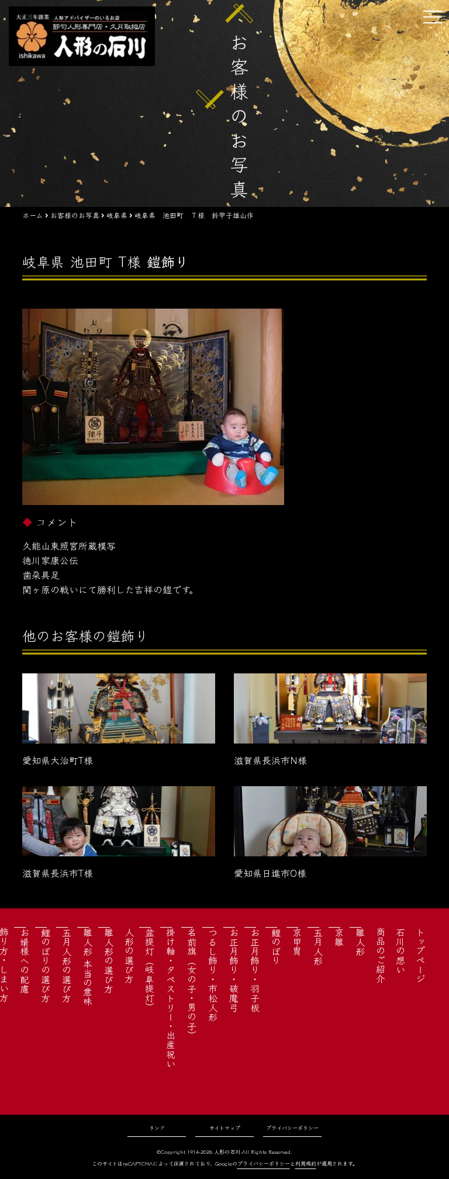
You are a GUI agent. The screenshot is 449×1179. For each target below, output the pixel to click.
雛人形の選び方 (109, 960)
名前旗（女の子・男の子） (192, 984)
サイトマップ (224, 1128)
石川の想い (400, 950)
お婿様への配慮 (25, 960)
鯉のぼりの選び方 (46, 965)
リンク (157, 1128)
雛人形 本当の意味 (88, 967)
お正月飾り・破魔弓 (234, 970)
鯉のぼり (276, 946)
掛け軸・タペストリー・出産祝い (171, 998)
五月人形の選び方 (67, 965)
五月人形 (318, 946)
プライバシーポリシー (292, 1128)
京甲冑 (297, 942)
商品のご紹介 (381, 955)
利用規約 (305, 1163)
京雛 (339, 937)
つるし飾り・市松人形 (213, 974)
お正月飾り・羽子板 (255, 970)
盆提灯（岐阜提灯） (150, 970)
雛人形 (360, 942)
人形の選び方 (129, 955)
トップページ (420, 955)
